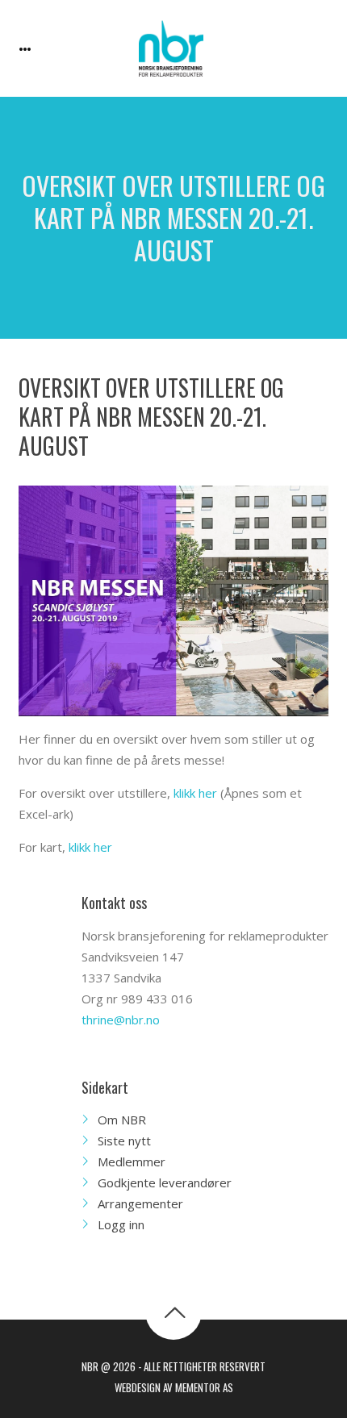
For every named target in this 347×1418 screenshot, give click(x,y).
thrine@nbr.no (121, 1019)
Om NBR (122, 1119)
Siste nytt (124, 1140)
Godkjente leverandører (165, 1182)
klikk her (195, 793)
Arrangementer (140, 1203)
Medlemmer (131, 1161)
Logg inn (121, 1224)
